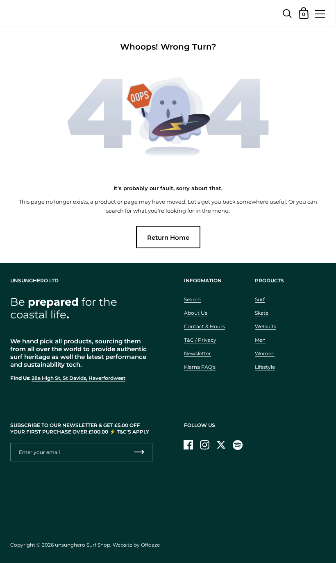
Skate (261, 313)
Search (192, 299)
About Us (195, 313)
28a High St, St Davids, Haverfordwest (78, 378)
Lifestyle (265, 367)
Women (265, 353)
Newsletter (197, 353)
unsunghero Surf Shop (82, 545)
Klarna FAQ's (200, 367)
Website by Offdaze (136, 545)
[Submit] (139, 452)
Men (260, 340)
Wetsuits (265, 326)
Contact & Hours (204, 326)
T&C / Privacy (200, 340)
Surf (260, 299)
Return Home (168, 237)
